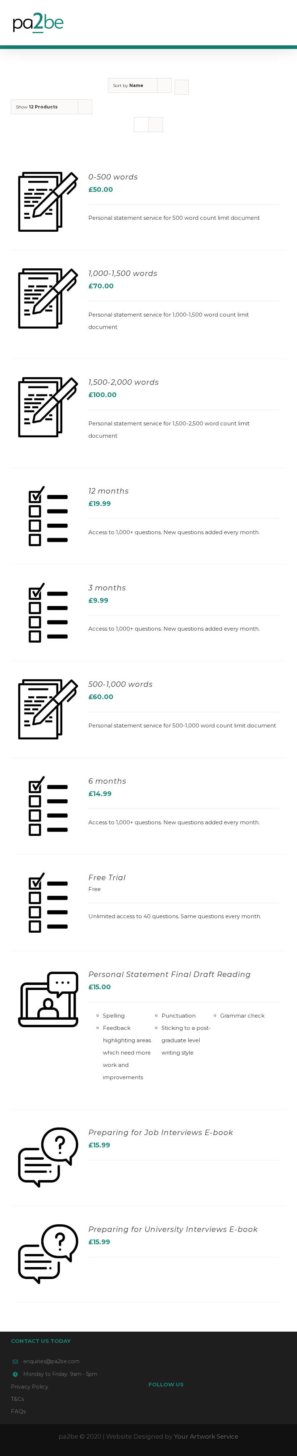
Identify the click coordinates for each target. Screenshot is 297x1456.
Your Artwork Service (206, 1436)
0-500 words (113, 177)
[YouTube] (217, 1405)
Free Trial (107, 877)
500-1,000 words (120, 684)
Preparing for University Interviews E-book (173, 1229)
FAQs (18, 1411)
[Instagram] (227, 1405)
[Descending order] (182, 87)
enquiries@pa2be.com (51, 1361)
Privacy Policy (29, 1386)
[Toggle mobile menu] (283, 20)
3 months (107, 587)
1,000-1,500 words (123, 273)
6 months (107, 781)
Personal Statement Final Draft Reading (169, 974)
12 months (108, 491)
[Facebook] (207, 1405)
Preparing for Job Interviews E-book (160, 1132)
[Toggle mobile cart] (270, 20)
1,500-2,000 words (123, 382)
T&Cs (17, 1398)
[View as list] (155, 124)
